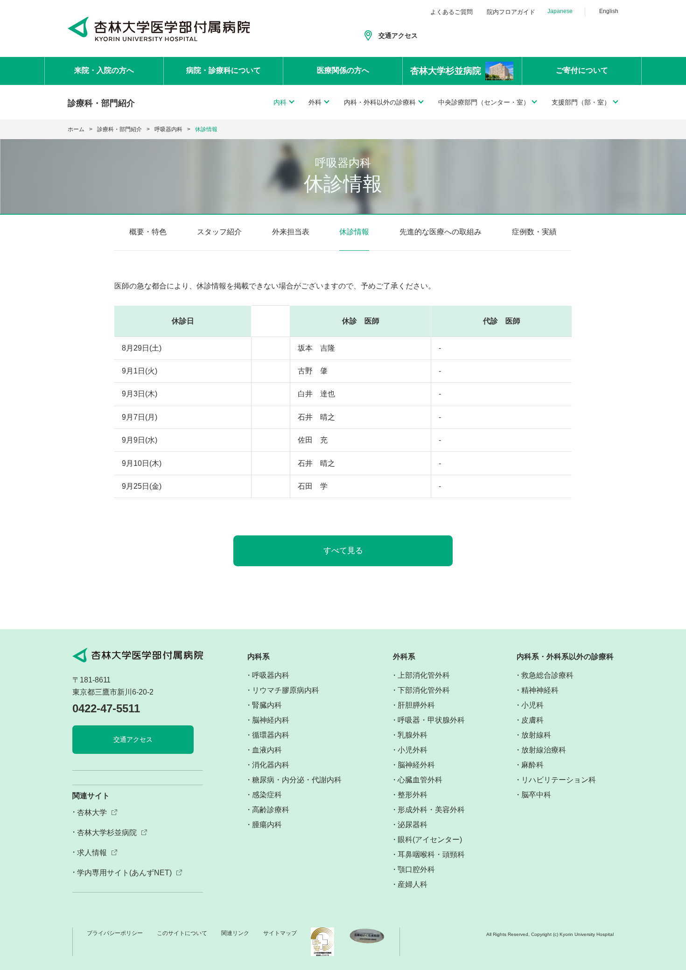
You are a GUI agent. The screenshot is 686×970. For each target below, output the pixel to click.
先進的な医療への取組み (440, 232)
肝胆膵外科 (416, 705)
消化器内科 (270, 765)
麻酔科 (532, 765)
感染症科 (267, 795)
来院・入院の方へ (104, 70)
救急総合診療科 (547, 675)
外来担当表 (290, 232)
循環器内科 (270, 735)
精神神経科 (540, 690)
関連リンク (235, 933)
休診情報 (354, 232)
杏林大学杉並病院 (107, 832)
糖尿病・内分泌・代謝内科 (297, 780)
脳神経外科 (416, 765)
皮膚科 (532, 720)
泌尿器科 (412, 825)
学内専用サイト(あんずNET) (124, 873)
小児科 (532, 705)
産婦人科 (412, 884)
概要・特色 (148, 232)
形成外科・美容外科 (431, 810)
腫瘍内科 (267, 825)
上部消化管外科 (424, 675)
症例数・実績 (534, 232)
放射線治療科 (543, 750)
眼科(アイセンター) (430, 839)
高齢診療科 (270, 810)
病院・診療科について (223, 70)
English (608, 11)
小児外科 (412, 750)
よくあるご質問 (451, 11)
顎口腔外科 (416, 869)
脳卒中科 (536, 795)
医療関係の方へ (343, 70)
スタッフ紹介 (219, 232)
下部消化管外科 (424, 690)
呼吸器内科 (168, 129)
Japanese (560, 11)
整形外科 (412, 795)
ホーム (76, 129)
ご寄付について (582, 70)
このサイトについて (182, 933)
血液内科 (267, 750)
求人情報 (92, 853)
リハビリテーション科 (558, 780)
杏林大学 (92, 812)
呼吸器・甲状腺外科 (431, 720)
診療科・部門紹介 (119, 129)
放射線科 (536, 735)
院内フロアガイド (511, 11)
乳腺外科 (412, 735)
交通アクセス (398, 35)
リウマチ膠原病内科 (285, 690)
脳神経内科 (270, 720)
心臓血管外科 (420, 780)
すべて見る (343, 550)
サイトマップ (280, 933)
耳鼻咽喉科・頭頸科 (431, 854)
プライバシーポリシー (115, 933)
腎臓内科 (267, 705)
